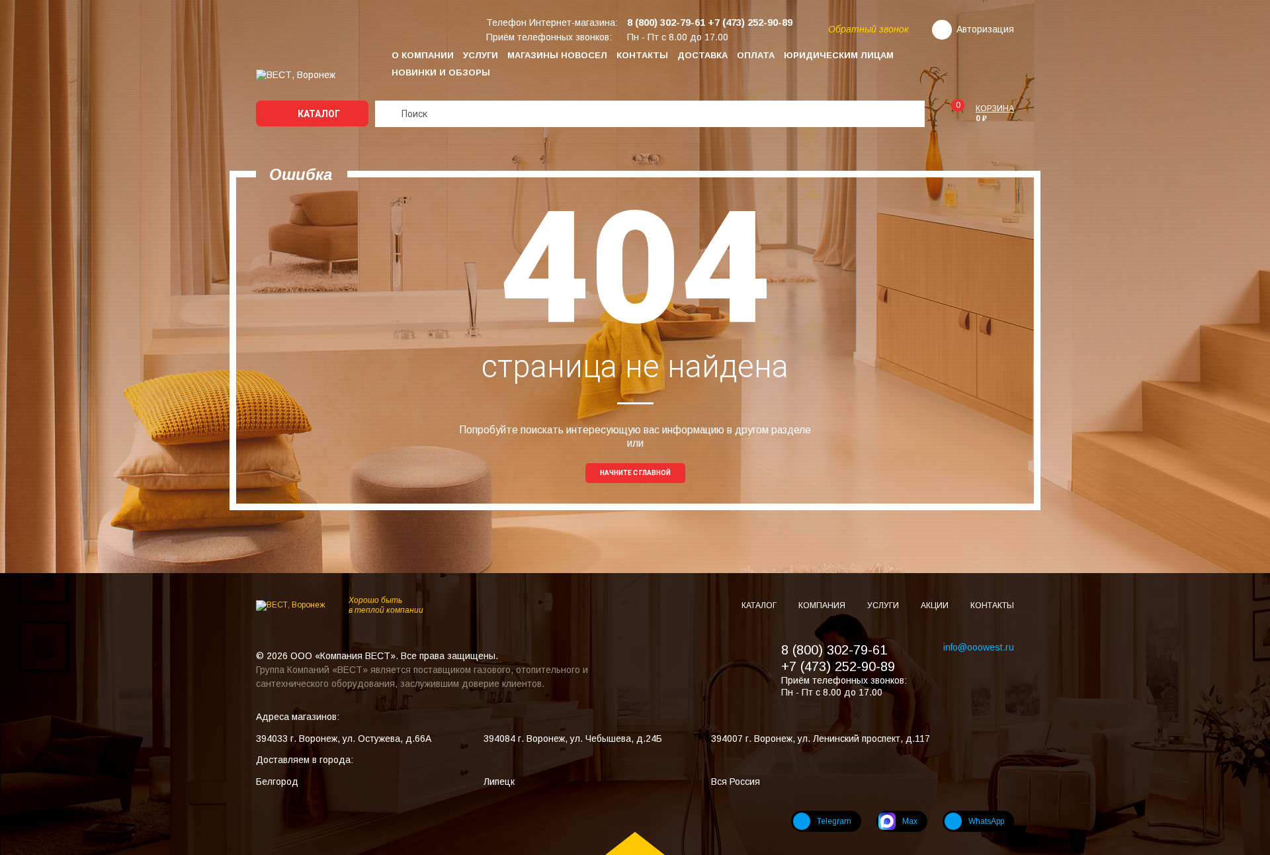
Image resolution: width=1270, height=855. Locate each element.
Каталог (318, 114)
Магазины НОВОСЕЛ (557, 55)
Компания (822, 605)
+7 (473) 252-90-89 (838, 666)
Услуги (480, 55)
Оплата (756, 55)
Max (909, 821)
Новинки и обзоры (441, 72)
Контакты (642, 55)
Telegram (834, 821)
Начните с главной (635, 472)
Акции (936, 605)
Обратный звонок (868, 29)
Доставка (702, 55)
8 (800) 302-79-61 (834, 650)
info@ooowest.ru (978, 647)
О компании (423, 55)
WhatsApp (986, 821)
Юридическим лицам (839, 55)
